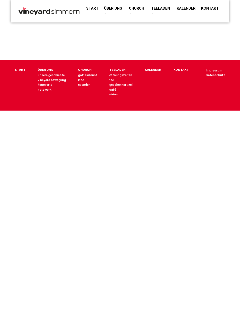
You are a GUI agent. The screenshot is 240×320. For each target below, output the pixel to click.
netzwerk (44, 89)
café (112, 89)
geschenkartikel (121, 84)
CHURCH (136, 8)
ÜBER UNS (113, 8)
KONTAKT (210, 8)
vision (113, 94)
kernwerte (45, 84)
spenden (84, 84)
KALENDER (186, 8)
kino (81, 80)
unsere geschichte (51, 75)
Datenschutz (215, 75)
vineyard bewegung (52, 80)
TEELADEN (160, 8)
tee (111, 80)
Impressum (214, 70)
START (92, 8)
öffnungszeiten (120, 75)
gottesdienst (87, 75)
